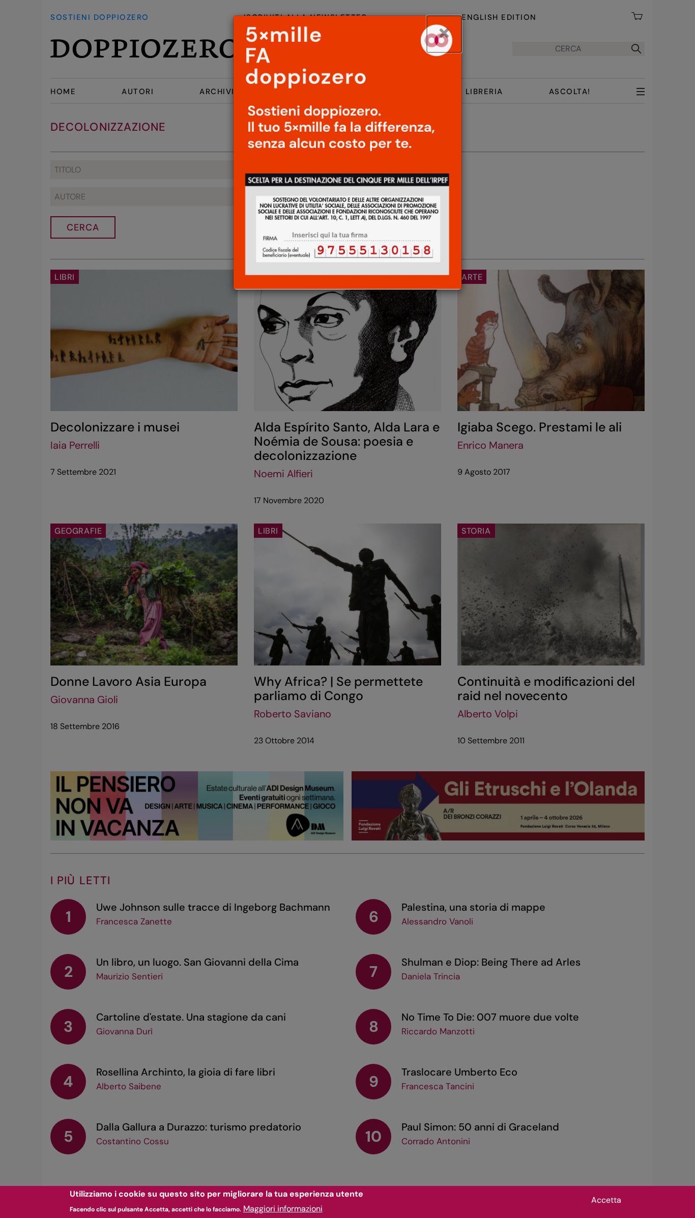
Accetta (606, 1200)
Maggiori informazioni (283, 1208)
